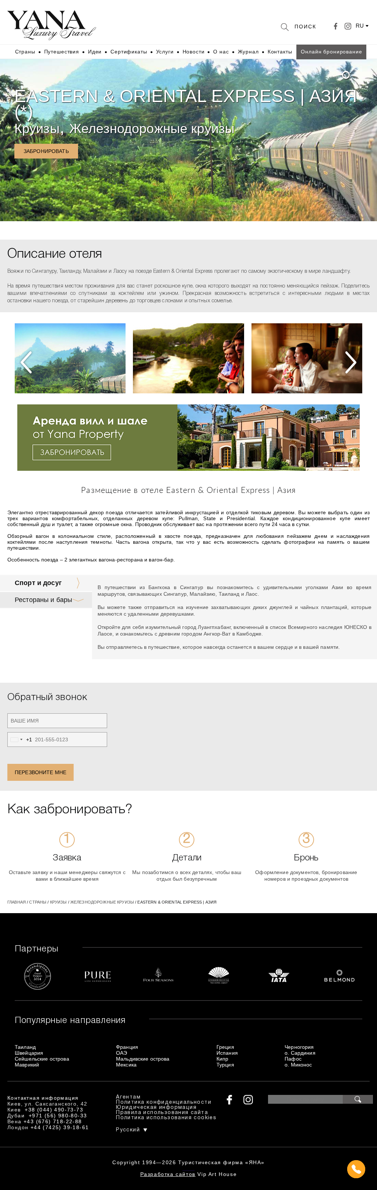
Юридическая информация (156, 1107)
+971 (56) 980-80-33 (58, 1115)
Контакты (280, 52)
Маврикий (27, 1065)
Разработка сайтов (167, 1174)
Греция (225, 1047)
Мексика (126, 1065)
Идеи (95, 52)
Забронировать (46, 151)
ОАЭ (121, 1053)
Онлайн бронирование (331, 52)
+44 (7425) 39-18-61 (60, 1127)
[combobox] (20, 740)
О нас (221, 52)
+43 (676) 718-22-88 (53, 1121)
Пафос (293, 1059)
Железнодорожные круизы (152, 128)
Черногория (299, 1047)
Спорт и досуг (38, 583)
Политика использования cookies (166, 1118)
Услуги (165, 52)
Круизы (37, 128)
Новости (194, 52)
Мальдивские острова (143, 1059)
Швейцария (29, 1053)
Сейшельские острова (42, 1059)
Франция (127, 1047)
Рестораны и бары (43, 599)
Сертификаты (128, 52)
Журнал (248, 52)
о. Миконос (298, 1065)
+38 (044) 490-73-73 (54, 1110)
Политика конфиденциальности (163, 1102)
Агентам (128, 1097)
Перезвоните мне (40, 772)
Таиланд (25, 1047)
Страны (25, 52)
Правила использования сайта (162, 1112)
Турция (225, 1065)
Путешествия (61, 52)
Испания (227, 1053)
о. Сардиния (300, 1053)
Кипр (222, 1059)
